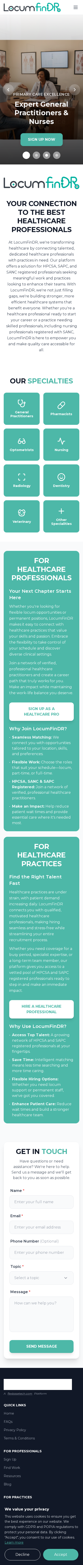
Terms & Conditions (19, 1438)
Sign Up (10, 1459)
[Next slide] (74, 89)
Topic (17, 1266)
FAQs (8, 1422)
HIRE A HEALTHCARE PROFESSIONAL (41, 1009)
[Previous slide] (8, 89)
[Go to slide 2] (36, 155)
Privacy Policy (15, 1430)
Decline (22, 1554)
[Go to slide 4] (56, 155)
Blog (7, 1484)
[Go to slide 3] (46, 155)
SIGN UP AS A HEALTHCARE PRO (41, 711)
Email (16, 1216)
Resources (12, 1476)
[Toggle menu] (75, 7)
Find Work (12, 1468)
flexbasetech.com (20, 1393)
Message (20, 1292)
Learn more (14, 1542)
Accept (60, 1554)
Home (9, 1413)
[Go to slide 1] (26, 155)
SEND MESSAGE (41, 1346)
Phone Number (34, 1241)
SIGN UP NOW (41, 139)
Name (17, 1190)
